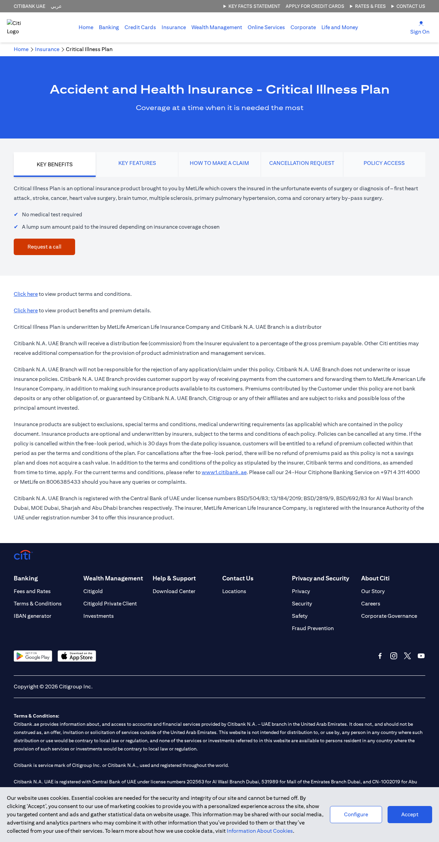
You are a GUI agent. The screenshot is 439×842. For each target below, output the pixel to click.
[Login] (421, 23)
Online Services (266, 27)
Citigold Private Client (110, 603)
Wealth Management (216, 27)
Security (302, 603)
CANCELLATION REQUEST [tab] (301, 163)
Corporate (303, 27)
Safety (300, 616)
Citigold (93, 591)
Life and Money (339, 27)
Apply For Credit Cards (315, 6)
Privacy (301, 591)
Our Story (373, 591)
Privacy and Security (320, 578)
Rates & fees (370, 6)
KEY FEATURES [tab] (137, 163)
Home (86, 27)
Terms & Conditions (38, 603)
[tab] (109, 27)
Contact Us (410, 6)
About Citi (375, 578)
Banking (109, 27)
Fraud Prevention (313, 628)
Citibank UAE (29, 6)
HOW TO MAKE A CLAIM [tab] (219, 163)
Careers (370, 603)
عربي (56, 6)
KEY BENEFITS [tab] (55, 164)
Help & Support (174, 578)
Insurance (174, 27)
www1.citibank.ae (224, 472)
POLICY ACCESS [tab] (384, 163)
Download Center (174, 591)
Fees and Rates (32, 591)
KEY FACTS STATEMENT (254, 6)
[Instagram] (394, 656)
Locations (234, 591)
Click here (26, 294)
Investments (98, 616)
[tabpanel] (219, 219)
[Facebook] (380, 656)
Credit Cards (140, 27)
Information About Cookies (260, 831)
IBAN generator (32, 616)
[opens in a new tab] (33, 656)
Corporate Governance (389, 616)
